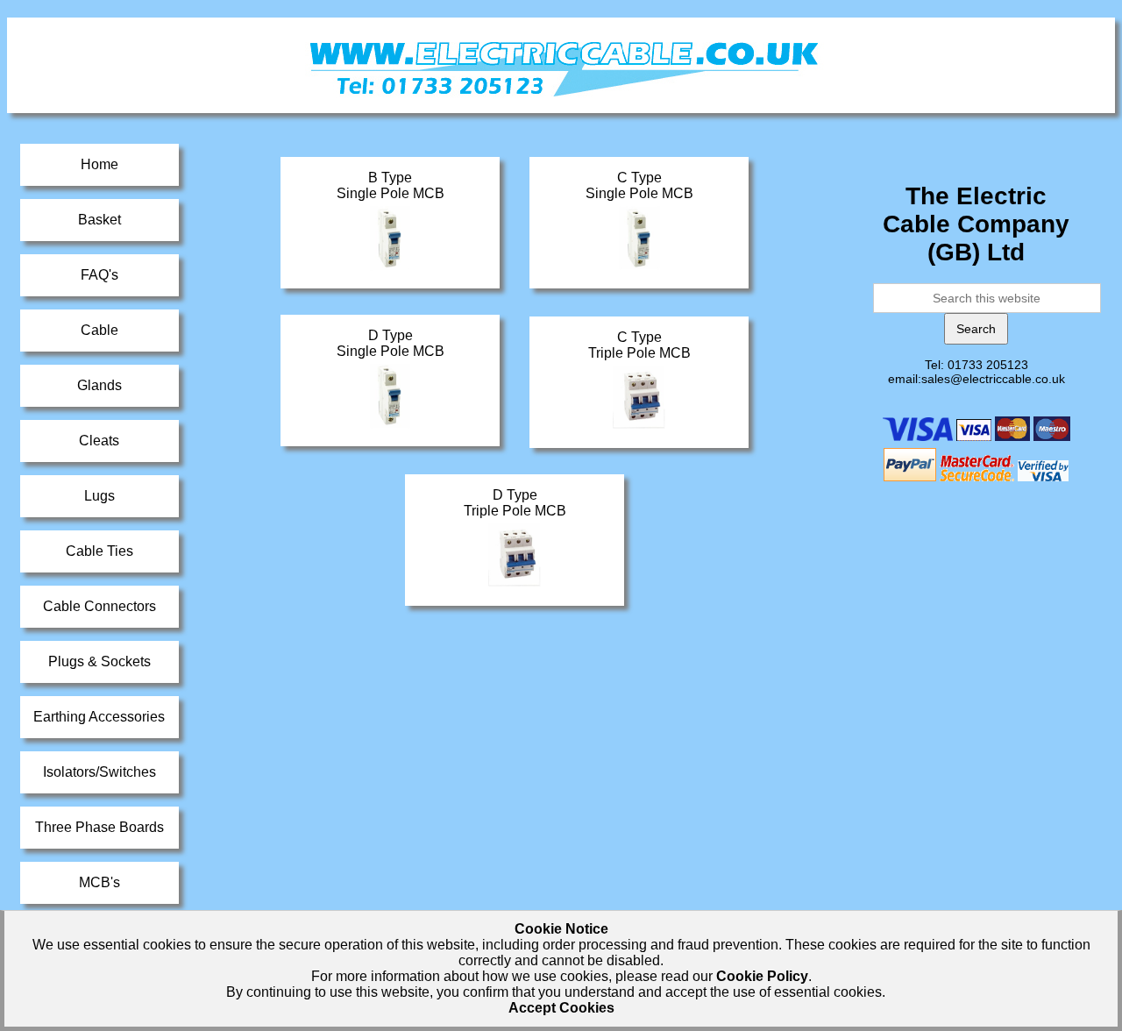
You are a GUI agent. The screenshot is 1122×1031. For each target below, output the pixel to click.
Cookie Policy (762, 976)
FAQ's (99, 274)
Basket (99, 219)
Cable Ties (99, 551)
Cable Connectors (99, 606)
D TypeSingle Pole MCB (390, 343)
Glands (99, 385)
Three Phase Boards (99, 827)
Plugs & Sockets (99, 661)
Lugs (99, 495)
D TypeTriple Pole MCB (515, 502)
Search (976, 329)
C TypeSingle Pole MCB (639, 185)
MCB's (99, 882)
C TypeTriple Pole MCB (639, 345)
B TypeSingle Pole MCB (390, 185)
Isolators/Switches (99, 771)
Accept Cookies (561, 1007)
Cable (99, 330)
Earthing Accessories (99, 716)
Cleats (99, 440)
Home (99, 164)
